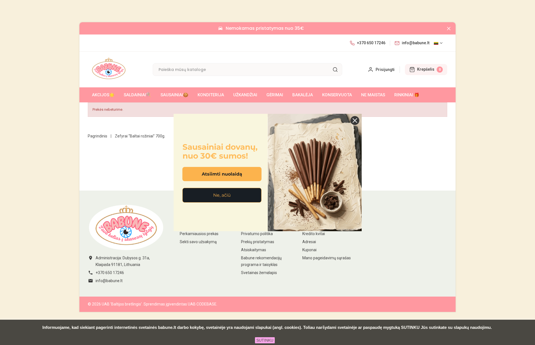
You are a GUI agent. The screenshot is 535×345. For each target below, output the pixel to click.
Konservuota (337, 94)
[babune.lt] (126, 227)
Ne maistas (373, 94)
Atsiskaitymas (253, 250)
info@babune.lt (415, 43)
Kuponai (309, 250)
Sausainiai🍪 (174, 94)
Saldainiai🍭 (137, 94)
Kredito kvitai (313, 233)
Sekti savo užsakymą (198, 242)
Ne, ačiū (222, 195)
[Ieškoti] (335, 69)
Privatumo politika (257, 233)
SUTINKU (264, 340)
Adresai (309, 242)
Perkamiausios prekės (199, 233)
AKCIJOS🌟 (103, 94)
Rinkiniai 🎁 (406, 94)
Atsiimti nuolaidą (222, 174)
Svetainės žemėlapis (259, 272)
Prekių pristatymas (257, 242)
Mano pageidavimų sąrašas (326, 258)
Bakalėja (302, 94)
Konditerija (211, 94)
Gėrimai (274, 94)
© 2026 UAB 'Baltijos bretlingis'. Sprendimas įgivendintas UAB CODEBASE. (152, 304)
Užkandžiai (245, 94)
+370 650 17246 (371, 43)
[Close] (448, 28)
